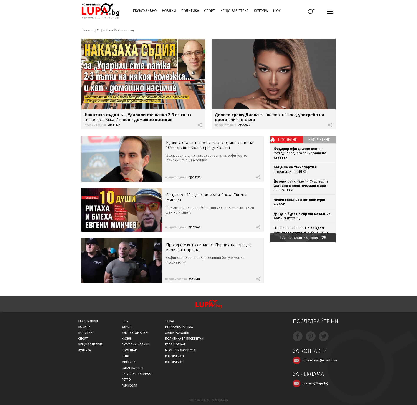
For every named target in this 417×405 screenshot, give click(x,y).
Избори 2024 (174, 356)
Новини (169, 11)
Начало (87, 30)
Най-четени (319, 139)
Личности (129, 385)
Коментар (129, 350)
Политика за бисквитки (184, 338)
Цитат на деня (132, 368)
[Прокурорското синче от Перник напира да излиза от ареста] (121, 260)
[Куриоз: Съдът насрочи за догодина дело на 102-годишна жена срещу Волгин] (121, 159)
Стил (125, 356)
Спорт (209, 11)
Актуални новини (136, 344)
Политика (190, 11)
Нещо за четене (234, 11)
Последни (288, 139)
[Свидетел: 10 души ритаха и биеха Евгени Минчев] (121, 210)
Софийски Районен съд (115, 30)
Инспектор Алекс (135, 333)
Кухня (126, 338)
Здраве (127, 327)
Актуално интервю (137, 374)
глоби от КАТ (175, 344)
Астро (126, 380)
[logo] (100, 11)
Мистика (128, 362)
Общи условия (177, 333)
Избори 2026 (174, 362)
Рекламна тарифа (179, 327)
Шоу (277, 11)
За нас (170, 321)
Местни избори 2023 (181, 350)
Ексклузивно (145, 11)
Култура (261, 11)
